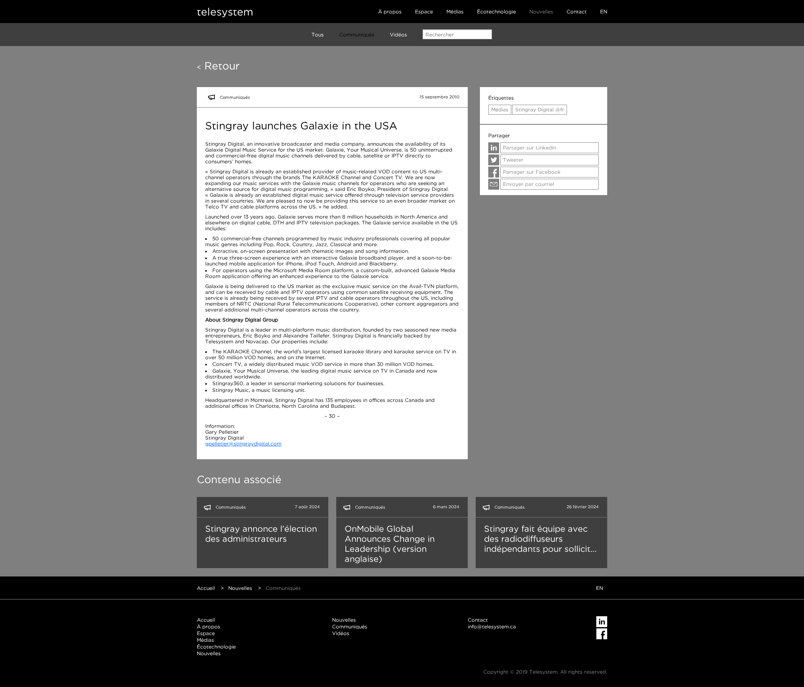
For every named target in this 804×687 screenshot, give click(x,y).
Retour (218, 65)
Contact (577, 11)
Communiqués (356, 34)
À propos (390, 11)
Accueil (206, 588)
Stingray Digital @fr (539, 109)
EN (603, 11)
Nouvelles (541, 11)
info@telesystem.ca (492, 626)
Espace (424, 11)
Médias (455, 11)
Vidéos (398, 34)
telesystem (225, 11)
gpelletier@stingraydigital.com (243, 443)
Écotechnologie (496, 11)
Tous (318, 34)
